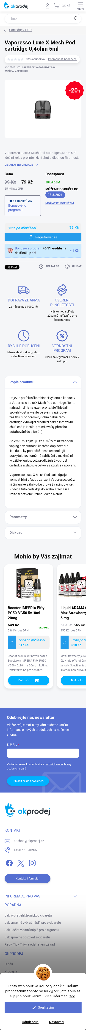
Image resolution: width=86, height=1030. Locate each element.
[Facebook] (9, 862)
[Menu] (80, 6)
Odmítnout (30, 1022)
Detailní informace (19, 164)
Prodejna (11, 971)
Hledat (75, 18)
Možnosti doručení (59, 203)
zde (72, 996)
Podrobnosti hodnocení (62, 59)
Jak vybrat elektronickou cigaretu (28, 915)
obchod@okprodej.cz (29, 841)
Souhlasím (46, 1007)
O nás (9, 964)
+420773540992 (26, 850)
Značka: (16, 71)
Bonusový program (28, 248)
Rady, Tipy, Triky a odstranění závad (30, 944)
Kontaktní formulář (27, 878)
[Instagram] (32, 862)
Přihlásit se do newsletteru (28, 781)
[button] (29, 647)
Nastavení (56, 1022)
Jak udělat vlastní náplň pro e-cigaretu (32, 930)
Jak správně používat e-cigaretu (27, 937)
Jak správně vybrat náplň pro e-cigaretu (33, 922)
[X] (20, 862)
